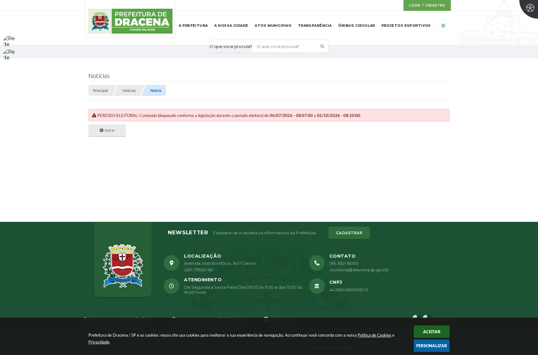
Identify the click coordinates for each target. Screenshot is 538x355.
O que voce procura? (231, 46)
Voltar (109, 130)
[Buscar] (322, 46)
